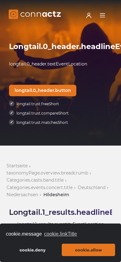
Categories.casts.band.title (35, 180)
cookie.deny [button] (33, 249)
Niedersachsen (22, 194)
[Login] (88, 15)
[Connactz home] (35, 15)
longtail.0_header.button (43, 90)
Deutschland (91, 187)
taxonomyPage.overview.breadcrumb (47, 173)
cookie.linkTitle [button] (60, 234)
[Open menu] (102, 15)
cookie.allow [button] (88, 249)
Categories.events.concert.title (40, 187)
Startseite (17, 166)
